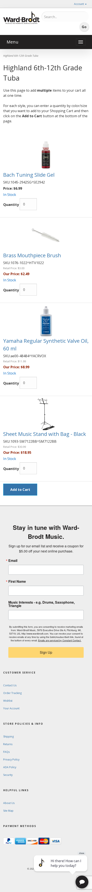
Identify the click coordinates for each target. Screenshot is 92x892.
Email (12, 560)
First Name (17, 581)
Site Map (8, 810)
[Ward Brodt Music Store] (21, 17)
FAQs (6, 752)
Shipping (8, 736)
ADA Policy (9, 767)
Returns (7, 744)
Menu (12, 42)
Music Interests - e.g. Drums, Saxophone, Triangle (41, 604)
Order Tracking (12, 693)
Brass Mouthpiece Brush (32, 255)
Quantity (11, 204)
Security (8, 775)
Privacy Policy (11, 759)
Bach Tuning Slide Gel (29, 174)
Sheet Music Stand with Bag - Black (44, 433)
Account (79, 4)
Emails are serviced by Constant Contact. (59, 640)
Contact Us (9, 685)
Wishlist (7, 701)
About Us (9, 803)
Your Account (11, 708)
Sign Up (46, 652)
